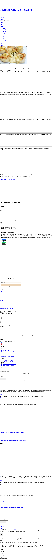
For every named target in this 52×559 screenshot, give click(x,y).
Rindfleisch (5, 33)
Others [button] (0, 556)
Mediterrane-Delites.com (16, 9)
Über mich (2, 18)
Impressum (2, 527)
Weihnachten (5, 39)
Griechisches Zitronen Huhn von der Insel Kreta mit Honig (8, 351)
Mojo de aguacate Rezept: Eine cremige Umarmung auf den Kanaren (11, 437)
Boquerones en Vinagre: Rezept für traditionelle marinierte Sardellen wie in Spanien (13, 440)
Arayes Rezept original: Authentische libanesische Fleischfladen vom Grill (12, 507)
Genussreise (2, 17)
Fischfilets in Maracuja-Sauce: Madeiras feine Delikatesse (7, 350)
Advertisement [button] (1, 554)
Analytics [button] (1, 552)
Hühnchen (5, 32)
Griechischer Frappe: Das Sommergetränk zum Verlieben (7, 356)
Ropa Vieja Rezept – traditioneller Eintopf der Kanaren (7, 365)
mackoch (1, 300)
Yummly (5, 295)
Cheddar (6, 92)
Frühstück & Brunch (5, 27)
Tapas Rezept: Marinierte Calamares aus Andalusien (7, 360)
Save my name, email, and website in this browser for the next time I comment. (9, 322)
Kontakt (2, 19)
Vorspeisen (4, 28)
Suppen (5, 29)
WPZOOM (15, 529)
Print (6, 295)
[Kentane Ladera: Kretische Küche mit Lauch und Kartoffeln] (15, 308)
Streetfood (4, 41)
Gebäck (4, 42)
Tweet (0, 295)
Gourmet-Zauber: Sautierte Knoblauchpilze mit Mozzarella (8, 361)
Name (0, 318)
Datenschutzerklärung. (31, 380)
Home (2, 16)
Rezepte (2, 22)
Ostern (5, 40)
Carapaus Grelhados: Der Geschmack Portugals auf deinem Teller (8, 364)
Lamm (5, 34)
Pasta (4, 35)
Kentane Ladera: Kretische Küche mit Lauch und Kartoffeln (6, 308)
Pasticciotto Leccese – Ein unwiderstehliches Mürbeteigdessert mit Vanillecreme (12, 432)
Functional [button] (1, 548)
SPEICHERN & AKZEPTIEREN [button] (4, 558)
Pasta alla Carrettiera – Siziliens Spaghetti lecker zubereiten (8, 179)
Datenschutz (2, 528)
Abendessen (4, 31)
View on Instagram (3, 397)
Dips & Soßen (4, 36)
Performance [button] (1, 550)
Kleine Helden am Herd (4, 44)
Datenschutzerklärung (16, 286)
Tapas (3, 30)
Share (2, 295)
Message (1, 317)
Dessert (3, 38)
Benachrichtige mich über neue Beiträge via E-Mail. (6, 325)
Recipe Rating (1, 312)
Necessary (2, 541)
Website (1, 321)
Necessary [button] (1, 540)
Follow (1, 394)
